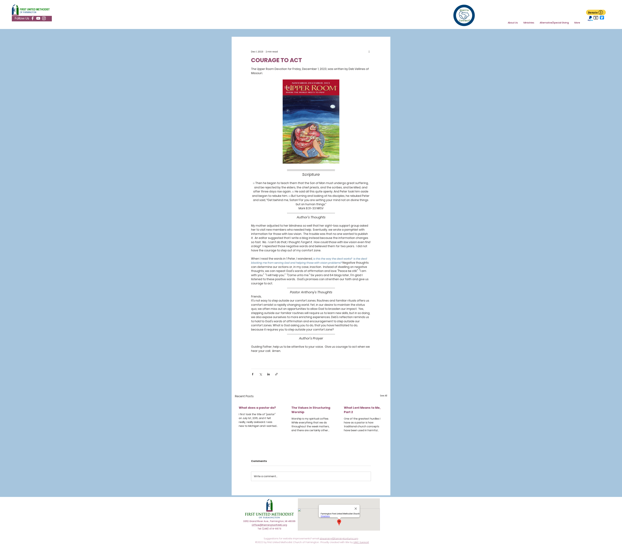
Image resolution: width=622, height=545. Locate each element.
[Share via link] (276, 374)
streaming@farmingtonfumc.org (339, 538)
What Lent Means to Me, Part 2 (362, 410)
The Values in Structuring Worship (310, 410)
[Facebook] (32, 18)
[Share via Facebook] (252, 374)
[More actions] (369, 52)
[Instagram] (43, 18)
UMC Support (361, 542)
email (316, 538)
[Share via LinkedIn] (268, 374)
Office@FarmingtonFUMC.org (269, 525)
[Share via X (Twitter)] (260, 374)
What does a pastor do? (257, 408)
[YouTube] (38, 18)
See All (383, 395)
